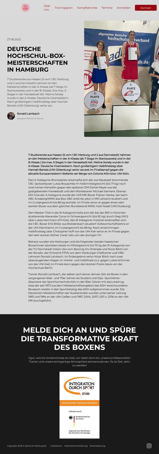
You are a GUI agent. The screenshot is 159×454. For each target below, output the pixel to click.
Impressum (56, 446)
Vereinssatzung (97, 446)
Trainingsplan (64, 7)
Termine (107, 7)
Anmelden (124, 7)
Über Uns (47, 7)
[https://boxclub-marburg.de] (25, 8)
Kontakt (146, 7)
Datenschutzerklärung (76, 446)
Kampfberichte (87, 7)
